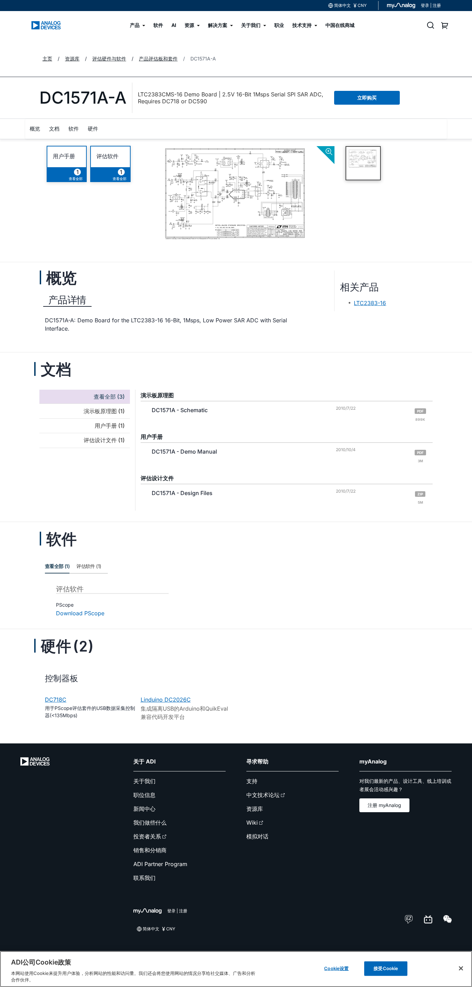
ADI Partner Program (160, 864)
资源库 (254, 808)
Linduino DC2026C (166, 699)
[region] (236, 969)
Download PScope (80, 613)
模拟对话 (257, 836)
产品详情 (67, 300)
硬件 (93, 128)
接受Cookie (386, 968)
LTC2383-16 (370, 303)
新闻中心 (144, 808)
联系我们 (144, 877)
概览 (35, 128)
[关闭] (461, 968)
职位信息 (144, 794)
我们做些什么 (150, 822)
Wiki (252, 822)
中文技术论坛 (263, 794)
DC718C (55, 699)
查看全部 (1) (57, 566)
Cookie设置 (336, 968)
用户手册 (64, 156)
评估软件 (107, 156)
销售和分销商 (150, 850)
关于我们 (144, 781)
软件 (73, 128)
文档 (54, 128)
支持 (251, 781)
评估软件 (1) (88, 566)
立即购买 (367, 98)
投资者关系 (147, 836)
